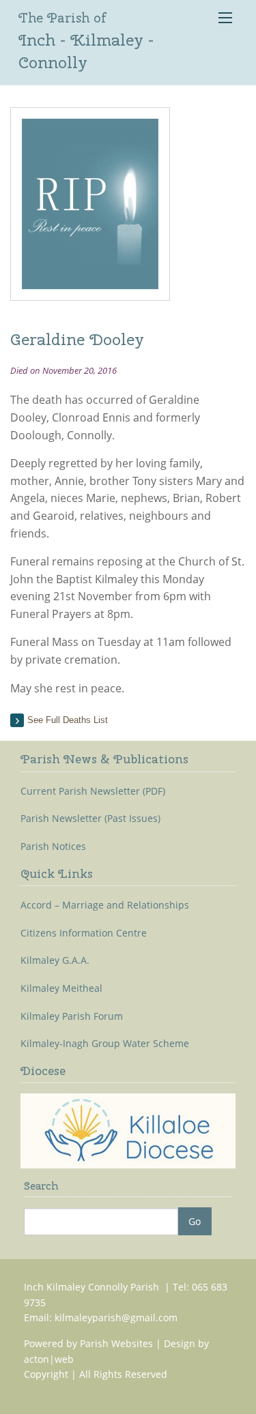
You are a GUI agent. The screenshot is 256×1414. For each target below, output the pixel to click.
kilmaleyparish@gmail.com (116, 1317)
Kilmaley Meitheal (61, 988)
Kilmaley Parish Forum (71, 1016)
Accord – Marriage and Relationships (104, 905)
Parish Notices (53, 846)
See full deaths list (67, 720)
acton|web (49, 1359)
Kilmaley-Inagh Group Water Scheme (104, 1043)
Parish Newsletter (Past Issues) (90, 818)
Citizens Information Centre (83, 933)
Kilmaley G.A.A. (54, 960)
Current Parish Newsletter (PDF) (92, 791)
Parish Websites (116, 1343)
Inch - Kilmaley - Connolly (86, 41)
